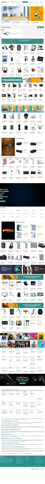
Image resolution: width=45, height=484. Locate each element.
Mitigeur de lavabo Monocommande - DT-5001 (18, 404)
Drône (10, 32)
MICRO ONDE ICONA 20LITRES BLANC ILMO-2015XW (39, 177)
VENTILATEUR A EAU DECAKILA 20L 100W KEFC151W (18, 178)
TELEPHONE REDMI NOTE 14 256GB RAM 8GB (25, 234)
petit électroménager (15, 422)
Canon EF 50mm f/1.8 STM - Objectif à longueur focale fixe (4, 328)
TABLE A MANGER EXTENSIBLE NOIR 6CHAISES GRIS (25, 395)
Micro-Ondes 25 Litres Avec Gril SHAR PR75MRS (18, 167)
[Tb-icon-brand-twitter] (36, 465)
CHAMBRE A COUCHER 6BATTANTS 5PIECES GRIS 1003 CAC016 (26, 414)
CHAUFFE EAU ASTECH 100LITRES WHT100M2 (39, 122)
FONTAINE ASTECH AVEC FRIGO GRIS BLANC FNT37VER (32, 167)
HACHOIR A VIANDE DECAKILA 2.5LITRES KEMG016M (32, 64)
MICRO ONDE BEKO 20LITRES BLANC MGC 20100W (4, 178)
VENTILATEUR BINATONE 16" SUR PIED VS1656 (11, 178)
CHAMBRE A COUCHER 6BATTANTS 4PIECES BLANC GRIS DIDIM (5, 413)
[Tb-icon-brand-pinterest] (39, 465)
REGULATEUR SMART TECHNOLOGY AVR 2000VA (33, 75)
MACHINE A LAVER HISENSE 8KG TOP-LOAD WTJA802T (25, 122)
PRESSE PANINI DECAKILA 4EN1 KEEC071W (18, 354)
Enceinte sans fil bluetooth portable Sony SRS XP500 (19, 251)
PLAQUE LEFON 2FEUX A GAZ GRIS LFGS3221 (20, 100)
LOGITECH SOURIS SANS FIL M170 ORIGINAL (18, 53)
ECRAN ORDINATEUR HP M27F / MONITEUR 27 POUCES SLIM (40, 300)
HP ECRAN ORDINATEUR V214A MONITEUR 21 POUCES (12, 289)
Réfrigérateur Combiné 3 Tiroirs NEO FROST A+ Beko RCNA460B (19, 133)
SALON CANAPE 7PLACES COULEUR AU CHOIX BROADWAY (26, 406)
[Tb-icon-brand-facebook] (35, 465)
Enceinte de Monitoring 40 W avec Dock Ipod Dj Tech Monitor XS (11, 263)
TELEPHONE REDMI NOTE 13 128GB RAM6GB (39, 234)
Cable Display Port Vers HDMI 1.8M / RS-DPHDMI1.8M (4, 64)
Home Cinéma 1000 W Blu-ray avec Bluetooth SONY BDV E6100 (18, 263)
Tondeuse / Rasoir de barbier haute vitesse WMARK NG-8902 (11, 64)
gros (11, 422)
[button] (29, 239)
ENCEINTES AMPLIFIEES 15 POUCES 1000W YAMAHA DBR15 (41, 263)
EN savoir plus (22, 383)
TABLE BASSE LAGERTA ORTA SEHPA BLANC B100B (11, 405)
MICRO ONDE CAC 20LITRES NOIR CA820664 (25, 178)
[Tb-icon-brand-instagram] (38, 465)
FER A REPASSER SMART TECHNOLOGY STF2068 (11, 167)
